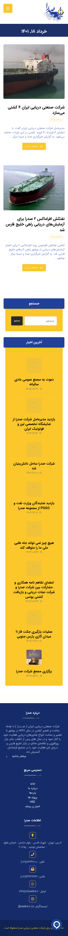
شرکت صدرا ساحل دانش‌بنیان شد (34, 466)
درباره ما (32, 788)
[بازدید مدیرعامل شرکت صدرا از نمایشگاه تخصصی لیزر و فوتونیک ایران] (34, 405)
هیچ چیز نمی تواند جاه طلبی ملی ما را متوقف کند (34, 545)
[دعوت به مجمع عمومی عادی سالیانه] (34, 365)
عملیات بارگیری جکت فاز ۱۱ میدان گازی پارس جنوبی (34, 634)
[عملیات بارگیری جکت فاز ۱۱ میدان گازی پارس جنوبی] (34, 617)
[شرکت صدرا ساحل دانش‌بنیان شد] (34, 449)
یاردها (32, 793)
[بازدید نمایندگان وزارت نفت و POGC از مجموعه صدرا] (34, 489)
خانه (32, 784)
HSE (32, 802)
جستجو (17, 320)
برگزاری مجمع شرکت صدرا (34, 671)
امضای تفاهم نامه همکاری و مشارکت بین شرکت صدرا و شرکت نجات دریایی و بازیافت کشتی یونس (34, 590)
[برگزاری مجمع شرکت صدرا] (34, 657)
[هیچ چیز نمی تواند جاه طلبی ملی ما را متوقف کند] (34, 529)
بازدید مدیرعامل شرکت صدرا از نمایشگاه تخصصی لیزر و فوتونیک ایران (34, 424)
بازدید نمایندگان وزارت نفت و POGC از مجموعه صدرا (34, 506)
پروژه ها (32, 797)
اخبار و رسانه (32, 806)
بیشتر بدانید (19, 756)
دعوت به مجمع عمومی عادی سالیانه (34, 382)
